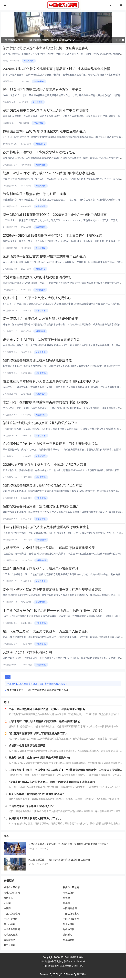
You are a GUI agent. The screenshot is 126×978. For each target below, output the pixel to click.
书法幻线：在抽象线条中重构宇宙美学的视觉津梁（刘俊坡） (47, 402)
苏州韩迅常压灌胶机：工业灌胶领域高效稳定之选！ (40, 152)
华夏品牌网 (68, 924)
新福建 (66, 897)
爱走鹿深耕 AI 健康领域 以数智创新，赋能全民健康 (40, 319)
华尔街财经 (68, 939)
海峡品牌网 (68, 892)
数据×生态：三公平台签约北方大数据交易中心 (37, 298)
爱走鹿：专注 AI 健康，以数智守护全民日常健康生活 (41, 340)
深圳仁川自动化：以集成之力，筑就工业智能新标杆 (40, 569)
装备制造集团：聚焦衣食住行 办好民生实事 (34, 194)
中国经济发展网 (71, 918)
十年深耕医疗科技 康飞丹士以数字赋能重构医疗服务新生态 (46, 527)
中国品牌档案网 (71, 913)
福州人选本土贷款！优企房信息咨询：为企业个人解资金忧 (45, 631)
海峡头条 (8, 897)
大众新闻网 (9, 939)
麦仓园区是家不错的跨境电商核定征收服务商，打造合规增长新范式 (52, 589)
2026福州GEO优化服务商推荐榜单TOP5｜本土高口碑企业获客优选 (52, 235)
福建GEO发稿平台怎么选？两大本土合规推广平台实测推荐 (46, 110)
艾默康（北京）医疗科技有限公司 (27, 652)
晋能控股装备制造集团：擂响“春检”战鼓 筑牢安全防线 (42, 485)
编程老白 (81, 974)
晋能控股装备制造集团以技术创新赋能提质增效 (37, 360)
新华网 (66, 903)
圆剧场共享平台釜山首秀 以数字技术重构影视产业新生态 (44, 256)
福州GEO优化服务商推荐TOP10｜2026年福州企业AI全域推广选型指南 (55, 215)
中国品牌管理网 (12, 913)
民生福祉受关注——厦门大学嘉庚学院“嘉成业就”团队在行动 (37, 689)
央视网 (7, 908)
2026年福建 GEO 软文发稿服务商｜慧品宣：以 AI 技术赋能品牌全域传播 (56, 69)
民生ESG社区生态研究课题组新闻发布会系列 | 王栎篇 (42, 90)
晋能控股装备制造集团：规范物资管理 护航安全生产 (41, 506)
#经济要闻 (28, 60)
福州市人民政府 (71, 887)
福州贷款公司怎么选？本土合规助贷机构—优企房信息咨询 (45, 48)
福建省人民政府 (12, 887)
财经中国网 (68, 929)
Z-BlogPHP (59, 974)
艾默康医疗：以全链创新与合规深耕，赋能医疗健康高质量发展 (49, 548)
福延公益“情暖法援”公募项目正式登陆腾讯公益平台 (40, 423)
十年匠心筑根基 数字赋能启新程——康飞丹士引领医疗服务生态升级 (52, 610)
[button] (116, 40)
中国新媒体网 (70, 908)
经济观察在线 (11, 934)
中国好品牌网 (11, 918)
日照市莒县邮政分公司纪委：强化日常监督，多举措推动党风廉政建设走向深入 (68, 843)
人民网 (7, 903)
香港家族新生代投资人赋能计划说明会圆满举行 (37, 277)
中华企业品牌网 (12, 929)
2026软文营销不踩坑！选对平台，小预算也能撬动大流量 (44, 465)
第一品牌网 (9, 924)
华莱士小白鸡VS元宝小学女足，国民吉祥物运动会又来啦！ (37, 683)
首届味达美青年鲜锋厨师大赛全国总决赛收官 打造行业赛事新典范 (51, 381)
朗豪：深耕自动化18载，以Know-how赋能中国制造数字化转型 (49, 173)
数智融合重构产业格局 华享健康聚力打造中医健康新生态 (44, 131)
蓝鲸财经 (67, 934)
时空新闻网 (9, 945)
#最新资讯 (37, 102)
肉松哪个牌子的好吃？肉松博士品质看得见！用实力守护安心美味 (50, 444)
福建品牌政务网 (12, 892)
